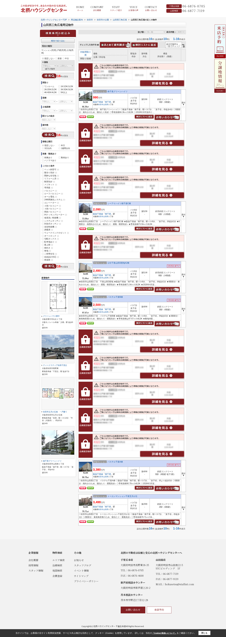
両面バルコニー (52, 212)
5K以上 (64, 92)
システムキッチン (53, 221)
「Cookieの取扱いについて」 (164, 633)
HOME (80, 8)
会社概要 (33, 560)
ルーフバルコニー (53, 193)
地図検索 (57, 570)
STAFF (116, 8)
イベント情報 (81, 570)
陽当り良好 (50, 172)
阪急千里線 (98, 102)
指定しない (49, 58)
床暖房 (48, 230)
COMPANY (97, 8)
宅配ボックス (51, 239)
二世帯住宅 (50, 254)
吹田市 (100, 104)
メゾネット (50, 184)
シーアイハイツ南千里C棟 (119, 203)
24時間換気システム (54, 199)
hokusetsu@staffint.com (179, 584)
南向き (48, 248)
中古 (67, 58)
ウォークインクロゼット (56, 233)
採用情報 (33, 565)
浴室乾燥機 (50, 227)
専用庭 (48, 187)
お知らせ (79, 560)
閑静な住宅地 (51, 175)
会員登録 (57, 576)
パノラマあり (50, 160)
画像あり (48, 157)
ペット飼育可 (51, 169)
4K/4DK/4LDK (50, 92)
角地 (47, 251)
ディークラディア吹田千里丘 (55, 365)
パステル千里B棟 (115, 297)
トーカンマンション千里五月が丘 (122, 496)
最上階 (48, 245)
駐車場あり (50, 242)
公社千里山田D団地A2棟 (118, 263)
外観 (82, 52)
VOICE (133, 8)
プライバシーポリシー (86, 581)
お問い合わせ (133, 610)
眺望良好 (49, 181)
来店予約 (159, 610)
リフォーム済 (51, 178)
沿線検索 (57, 565)
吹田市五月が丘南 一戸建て (55, 412)
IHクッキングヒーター (55, 215)
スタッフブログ (82, 565)
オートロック (51, 236)
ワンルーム (49, 86)
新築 (60, 58)
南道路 (48, 260)
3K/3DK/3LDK (67, 89)
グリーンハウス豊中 (51, 316)
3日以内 (48, 148)
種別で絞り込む (58, 41)
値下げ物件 (50, 69)
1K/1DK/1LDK (67, 86)
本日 (63, 145)
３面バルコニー (52, 209)
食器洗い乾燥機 (52, 218)
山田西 (105, 104)
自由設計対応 (51, 257)
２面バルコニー (52, 206)
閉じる (204, 633)
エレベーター (51, 203)
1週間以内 (65, 148)
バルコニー (50, 191)
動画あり (65, 157)
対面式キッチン (52, 224)
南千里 (108, 102)
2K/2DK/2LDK (50, 89)
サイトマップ (81, 576)
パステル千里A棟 (115, 462)
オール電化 (50, 197)
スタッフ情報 (35, 570)
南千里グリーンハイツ (117, 91)
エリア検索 (58, 560)
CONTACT (151, 8)
